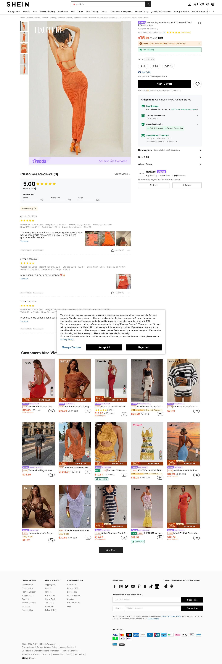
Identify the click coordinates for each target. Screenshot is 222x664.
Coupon (70, 599)
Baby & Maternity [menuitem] (200, 11)
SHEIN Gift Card (73, 603)
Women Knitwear (65, 18)
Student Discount (29, 603)
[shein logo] (18, 4)
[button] (207, 4)
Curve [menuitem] (80, 11)
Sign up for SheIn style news (127, 594)
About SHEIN (27, 585)
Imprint (69, 654)
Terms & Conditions (70, 651)
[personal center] (189, 4)
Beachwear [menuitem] (63, 11)
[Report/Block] (129, 250)
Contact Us (71, 585)
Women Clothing (49, 18)
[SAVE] (197, 84)
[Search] (148, 4)
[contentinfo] (158, 636)
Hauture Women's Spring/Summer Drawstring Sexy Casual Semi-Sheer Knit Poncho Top (75, 406)
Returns (48, 588)
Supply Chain (27, 596)
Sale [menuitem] (35, 11)
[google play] (172, 588)
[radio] (143, 66)
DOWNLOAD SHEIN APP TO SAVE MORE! (182, 581)
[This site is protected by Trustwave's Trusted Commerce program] (115, 644)
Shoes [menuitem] (104, 11)
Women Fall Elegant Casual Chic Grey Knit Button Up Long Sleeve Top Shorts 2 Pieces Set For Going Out (39, 470)
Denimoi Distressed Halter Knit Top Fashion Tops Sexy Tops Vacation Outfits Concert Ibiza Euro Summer (111, 470)
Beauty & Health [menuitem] (181, 11)
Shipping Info (50, 585)
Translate (24, 241)
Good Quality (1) (29, 208)
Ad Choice (79, 654)
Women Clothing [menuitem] (47, 11)
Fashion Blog (27, 610)
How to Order (50, 596)
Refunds (48, 592)
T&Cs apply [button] (151, 118)
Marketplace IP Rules (30, 654)
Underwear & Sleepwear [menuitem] (121, 11)
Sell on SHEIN (50, 610)
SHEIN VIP (49, 606)
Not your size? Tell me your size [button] (151, 76)
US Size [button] (148, 59)
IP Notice (46, 654)
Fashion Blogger (28, 592)
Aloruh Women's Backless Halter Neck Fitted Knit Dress (184, 470)
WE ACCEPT (118, 630)
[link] (195, 4)
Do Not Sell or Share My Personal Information (40, 651)
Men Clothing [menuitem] (92, 11)
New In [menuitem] (26, 11)
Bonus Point (72, 592)
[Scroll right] (213, 11)
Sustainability (27, 588)
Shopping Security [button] (154, 124)
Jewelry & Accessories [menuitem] (161, 11)
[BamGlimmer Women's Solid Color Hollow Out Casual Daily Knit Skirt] (147, 380)
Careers (25, 599)
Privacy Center (28, 647)
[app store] (166, 588)
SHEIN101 (26, 606)
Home (22, 18)
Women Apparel (33, 18)
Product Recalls (73, 596)
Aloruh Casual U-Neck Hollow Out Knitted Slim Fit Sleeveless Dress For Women (111, 406)
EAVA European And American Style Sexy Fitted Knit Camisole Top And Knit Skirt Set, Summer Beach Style (75, 530)
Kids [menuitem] (73, 11)
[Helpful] (112, 250)
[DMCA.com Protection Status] (122, 644)
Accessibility (58, 654)
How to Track (50, 599)
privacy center (153, 618)
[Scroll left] (210, 11)
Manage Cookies (67, 647)
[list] (137, 586)
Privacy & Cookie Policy (171, 616)
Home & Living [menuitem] (141, 11)
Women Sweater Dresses (84, 18)
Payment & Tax (73, 588)
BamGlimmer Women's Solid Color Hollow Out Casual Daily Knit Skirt (147, 406)
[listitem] (38, 387)
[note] (38, 400)
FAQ (69, 606)
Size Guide (49, 603)
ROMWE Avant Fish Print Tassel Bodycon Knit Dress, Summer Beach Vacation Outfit (147, 470)
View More (111, 550)
